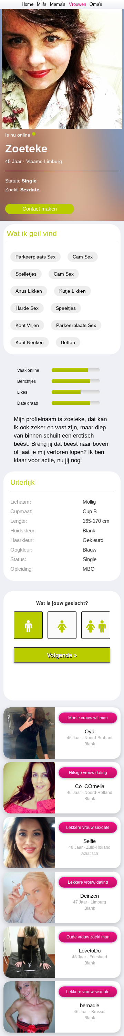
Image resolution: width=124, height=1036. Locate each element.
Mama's (57, 4)
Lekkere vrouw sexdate (88, 827)
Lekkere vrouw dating (88, 882)
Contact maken (39, 209)
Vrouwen (77, 4)
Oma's (96, 4)
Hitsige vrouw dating (88, 772)
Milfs (41, 4)
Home (27, 4)
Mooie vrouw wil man (88, 718)
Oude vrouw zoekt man (88, 937)
